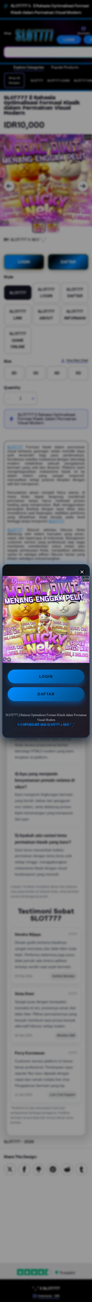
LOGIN (46, 676)
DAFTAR (46, 694)
